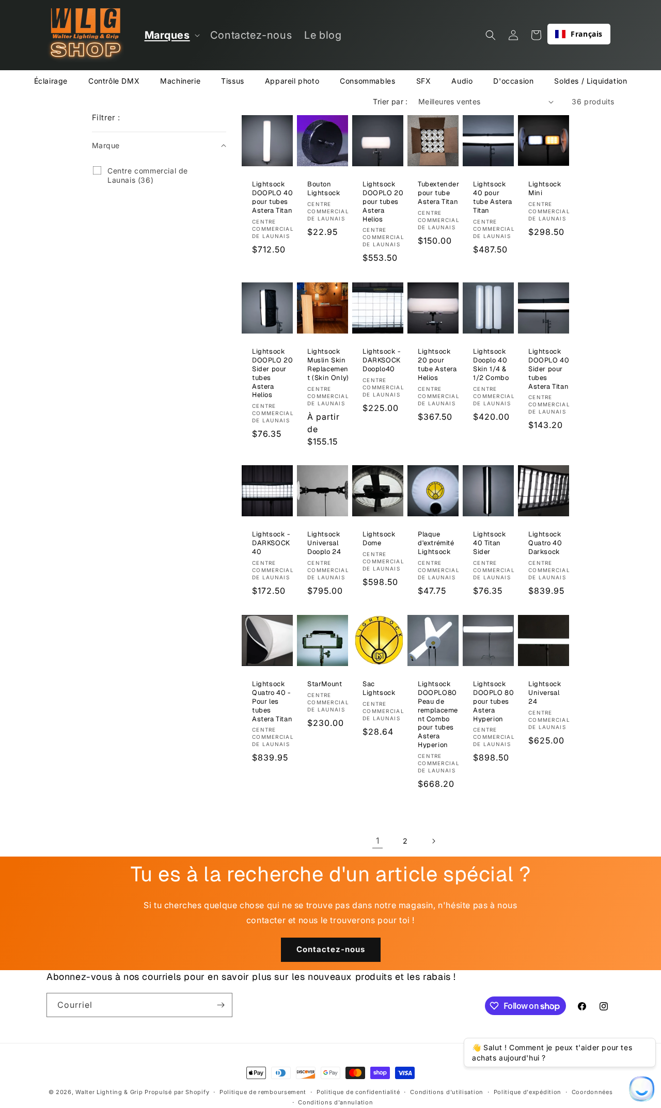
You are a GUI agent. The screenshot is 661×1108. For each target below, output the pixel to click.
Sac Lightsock (379, 688)
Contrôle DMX (113, 80)
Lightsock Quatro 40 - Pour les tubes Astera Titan (272, 701)
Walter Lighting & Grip (109, 1092)
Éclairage (51, 80)
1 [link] (378, 840)
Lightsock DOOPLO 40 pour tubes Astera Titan (272, 197)
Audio (462, 80)
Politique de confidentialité (358, 1092)
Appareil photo (292, 80)
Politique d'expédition (527, 1092)
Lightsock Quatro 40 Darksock (545, 543)
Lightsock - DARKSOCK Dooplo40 (382, 360)
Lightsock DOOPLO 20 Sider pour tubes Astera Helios (272, 373)
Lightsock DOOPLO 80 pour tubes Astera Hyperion (493, 701)
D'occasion (513, 80)
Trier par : (390, 101)
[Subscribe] (220, 1005)
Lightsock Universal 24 (544, 693)
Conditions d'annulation (335, 1102)
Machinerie (180, 80)
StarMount (324, 684)
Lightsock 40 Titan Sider (489, 543)
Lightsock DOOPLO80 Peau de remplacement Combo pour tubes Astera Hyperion (438, 714)
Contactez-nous (330, 950)
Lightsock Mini (544, 188)
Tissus (232, 80)
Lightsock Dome (379, 538)
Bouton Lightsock (323, 188)
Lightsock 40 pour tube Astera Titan (492, 197)
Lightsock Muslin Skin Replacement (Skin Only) (328, 364)
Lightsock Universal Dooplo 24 (324, 543)
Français (587, 34)
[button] (171, 35)
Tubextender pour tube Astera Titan (439, 193)
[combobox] (578, 34)
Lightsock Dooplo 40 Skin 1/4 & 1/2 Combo (491, 364)
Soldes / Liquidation (590, 80)
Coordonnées (592, 1092)
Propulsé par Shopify (177, 1092)
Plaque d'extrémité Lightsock (436, 543)
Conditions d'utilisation (446, 1092)
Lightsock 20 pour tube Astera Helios (437, 364)
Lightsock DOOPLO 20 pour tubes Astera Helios (383, 202)
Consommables (367, 80)
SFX (423, 80)
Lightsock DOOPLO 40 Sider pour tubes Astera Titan (548, 369)
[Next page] (433, 841)
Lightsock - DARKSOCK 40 (271, 543)
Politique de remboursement (262, 1092)
